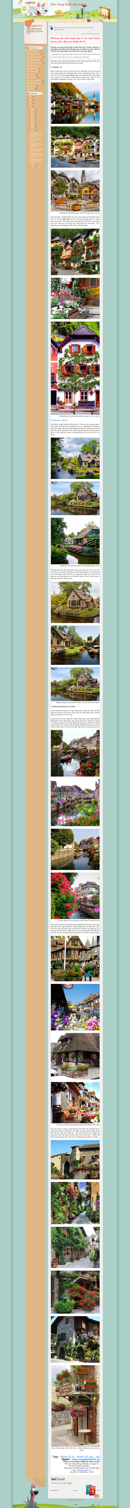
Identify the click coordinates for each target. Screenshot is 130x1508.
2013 (30, 106)
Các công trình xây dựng (68, 4)
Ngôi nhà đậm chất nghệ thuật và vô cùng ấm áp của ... (36, 145)
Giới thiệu (32, 74)
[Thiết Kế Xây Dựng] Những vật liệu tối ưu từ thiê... (36, 161)
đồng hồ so (67, 1456)
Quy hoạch (33, 86)
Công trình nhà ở (34, 51)
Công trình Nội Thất (35, 54)
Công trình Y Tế (34, 68)
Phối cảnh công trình (35, 83)
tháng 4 (32, 125)
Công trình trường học (36, 63)
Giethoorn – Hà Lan (60, 420)
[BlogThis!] (65, 1483)
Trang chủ (75, 1490)
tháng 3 (32, 127)
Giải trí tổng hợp (34, 71)
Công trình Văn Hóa (35, 65)
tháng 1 (32, 165)
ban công (91, 416)
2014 (30, 103)
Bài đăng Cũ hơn (96, 1490)
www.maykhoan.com (78, 1500)
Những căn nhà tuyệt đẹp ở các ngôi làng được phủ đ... (36, 155)
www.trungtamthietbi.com (87, 1459)
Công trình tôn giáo (35, 60)
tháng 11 (32, 109)
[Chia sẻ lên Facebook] (69, 1483)
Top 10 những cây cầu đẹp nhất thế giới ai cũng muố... (36, 134)
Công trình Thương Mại (36, 57)
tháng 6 (32, 119)
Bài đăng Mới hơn (55, 1490)
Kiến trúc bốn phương (36, 80)
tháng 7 (32, 117)
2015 (30, 100)
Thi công (32, 89)
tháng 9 (32, 112)
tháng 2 (32, 130)
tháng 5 (32, 122)
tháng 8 (32, 114)
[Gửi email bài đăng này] (63, 1483)
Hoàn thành (33, 77)
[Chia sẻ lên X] (67, 1483)
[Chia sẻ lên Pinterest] (71, 1483)
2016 (30, 97)
